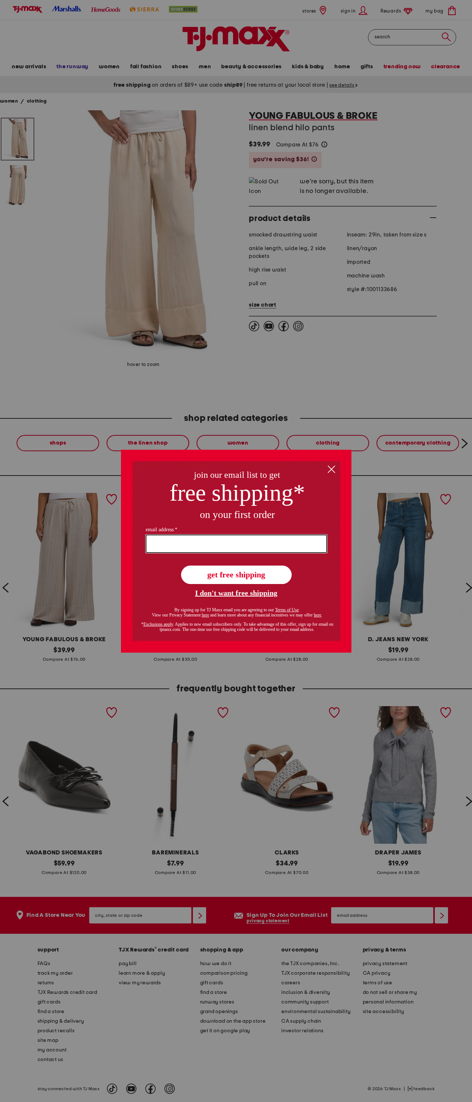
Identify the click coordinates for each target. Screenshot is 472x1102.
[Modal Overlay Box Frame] (236, 551)
